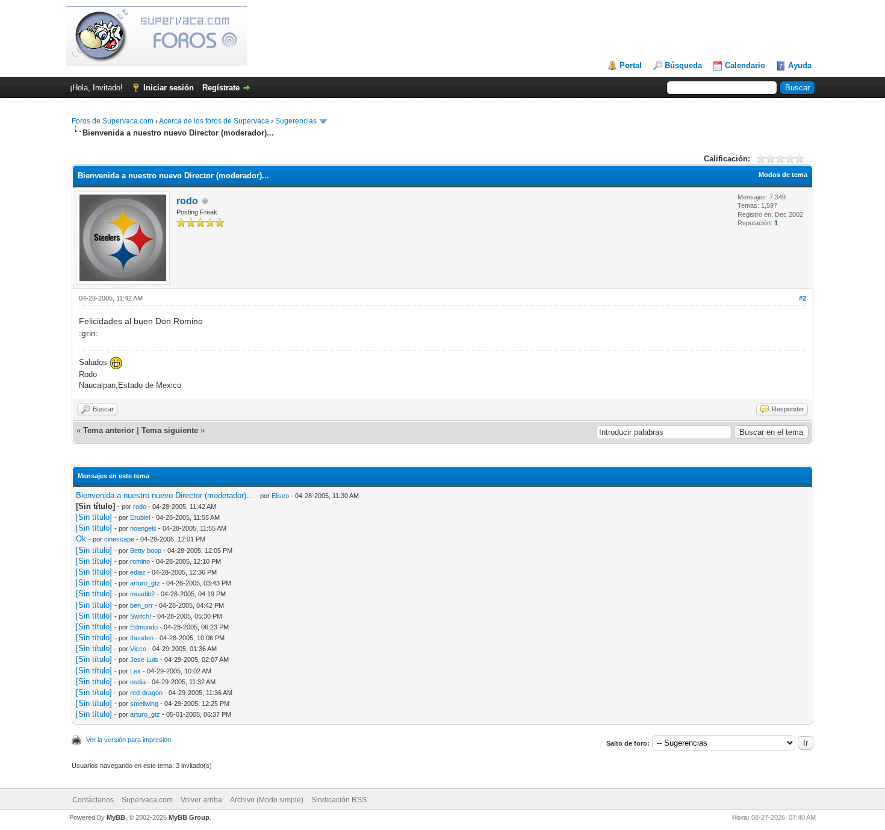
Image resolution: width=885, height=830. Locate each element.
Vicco (138, 648)
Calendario (745, 65)
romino (140, 561)
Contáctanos (93, 800)
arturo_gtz (145, 583)
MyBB (116, 817)
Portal (631, 65)
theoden (142, 637)
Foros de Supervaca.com (113, 121)
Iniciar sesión (168, 87)
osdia (138, 681)
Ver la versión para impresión (128, 739)
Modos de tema (783, 174)
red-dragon (146, 692)
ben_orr (141, 605)
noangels (143, 528)
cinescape (119, 539)
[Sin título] (94, 517)
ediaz (138, 572)
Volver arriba (201, 800)
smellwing (144, 703)
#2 (802, 298)
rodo (187, 201)
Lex (135, 671)
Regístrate (221, 87)
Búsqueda (683, 65)
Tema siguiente (169, 430)
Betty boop (145, 550)
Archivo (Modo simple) (266, 800)
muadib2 (142, 594)
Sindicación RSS (339, 800)
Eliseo (280, 495)
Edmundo (144, 627)
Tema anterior (108, 430)
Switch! (140, 616)
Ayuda (800, 65)
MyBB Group (189, 817)
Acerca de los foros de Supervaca (214, 121)
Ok (81, 538)
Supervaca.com (147, 800)
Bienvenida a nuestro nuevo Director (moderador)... (164, 495)
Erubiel (140, 517)
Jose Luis (144, 659)
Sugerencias (296, 121)
